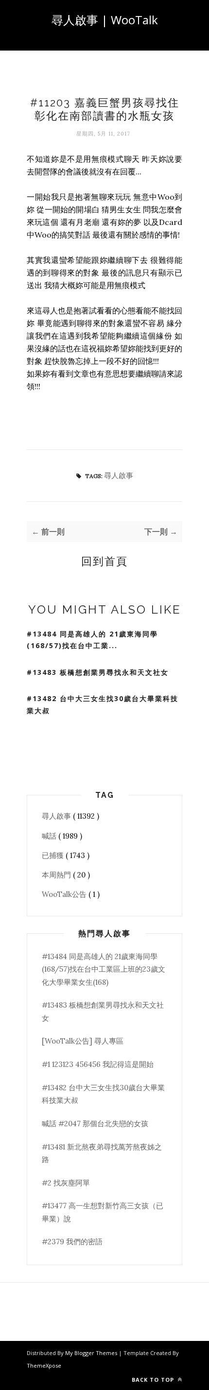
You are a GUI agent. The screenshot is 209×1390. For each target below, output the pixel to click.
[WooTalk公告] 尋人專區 (82, 1041)
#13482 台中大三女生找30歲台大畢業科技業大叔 (102, 704)
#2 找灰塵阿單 (66, 1182)
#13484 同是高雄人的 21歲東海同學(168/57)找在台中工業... (92, 640)
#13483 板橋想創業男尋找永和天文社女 (98, 672)
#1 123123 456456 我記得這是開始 (98, 1064)
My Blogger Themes (92, 1352)
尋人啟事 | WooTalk (105, 20)
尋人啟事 (118, 475)
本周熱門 (57, 874)
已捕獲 (54, 855)
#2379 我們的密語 (72, 1241)
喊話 (50, 836)
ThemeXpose (44, 1365)
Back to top (154, 1379)
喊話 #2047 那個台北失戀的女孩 (95, 1123)
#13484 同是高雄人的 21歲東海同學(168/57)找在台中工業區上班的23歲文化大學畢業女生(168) (103, 969)
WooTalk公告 (65, 894)
